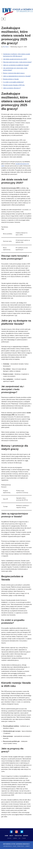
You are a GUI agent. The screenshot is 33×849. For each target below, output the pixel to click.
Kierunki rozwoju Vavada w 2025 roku (14, 85)
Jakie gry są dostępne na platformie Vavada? (16, 65)
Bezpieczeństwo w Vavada (11, 79)
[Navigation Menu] (3, 18)
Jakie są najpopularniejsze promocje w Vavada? (17, 76)
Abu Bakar (6, 46)
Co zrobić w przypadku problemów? (13, 82)
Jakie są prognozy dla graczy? (12, 88)
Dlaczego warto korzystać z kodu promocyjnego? (17, 62)
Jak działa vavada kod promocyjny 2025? (15, 59)
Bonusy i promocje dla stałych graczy (14, 73)
